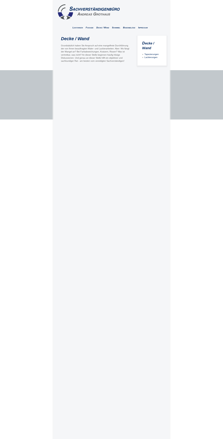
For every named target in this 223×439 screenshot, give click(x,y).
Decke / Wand (102, 27)
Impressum (143, 27)
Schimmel (116, 27)
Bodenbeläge (129, 27)
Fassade (89, 27)
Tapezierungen (151, 54)
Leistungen (78, 27)
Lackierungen (150, 57)
